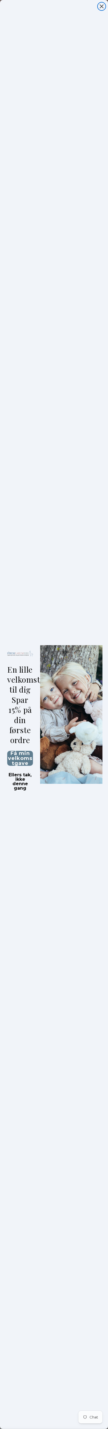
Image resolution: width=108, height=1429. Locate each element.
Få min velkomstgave (20, 758)
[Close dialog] (101, 6)
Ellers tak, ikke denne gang (20, 775)
